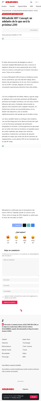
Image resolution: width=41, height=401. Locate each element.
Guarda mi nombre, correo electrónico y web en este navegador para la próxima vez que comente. (21, 296)
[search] (28, 2)
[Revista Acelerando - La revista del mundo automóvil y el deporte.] (11, 2)
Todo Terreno (17, 14)
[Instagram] (38, 389)
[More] (18, 30)
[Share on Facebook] (6, 30)
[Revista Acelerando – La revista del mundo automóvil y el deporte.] (8, 389)
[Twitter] (33, 389)
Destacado (6, 14)
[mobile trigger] (3, 2)
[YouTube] (36, 389)
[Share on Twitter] (9, 30)
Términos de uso (16, 397)
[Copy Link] (12, 30)
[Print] (15, 30)
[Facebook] (31, 389)
